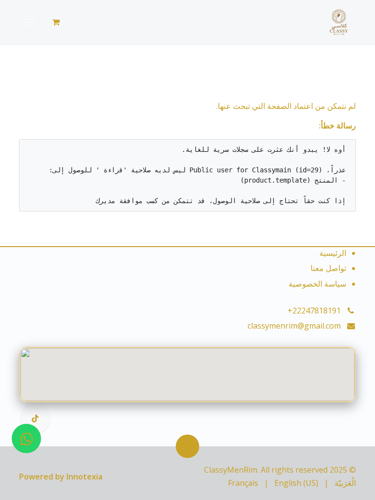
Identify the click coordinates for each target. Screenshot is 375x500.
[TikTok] (35, 418)
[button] (187, 446)
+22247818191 (314, 310)
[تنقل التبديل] (30, 22)
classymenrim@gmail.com (294, 325)
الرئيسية (332, 253)
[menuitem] (345, 483)
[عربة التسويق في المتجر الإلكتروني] (55, 22)
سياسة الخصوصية (317, 283)
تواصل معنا (328, 268)
